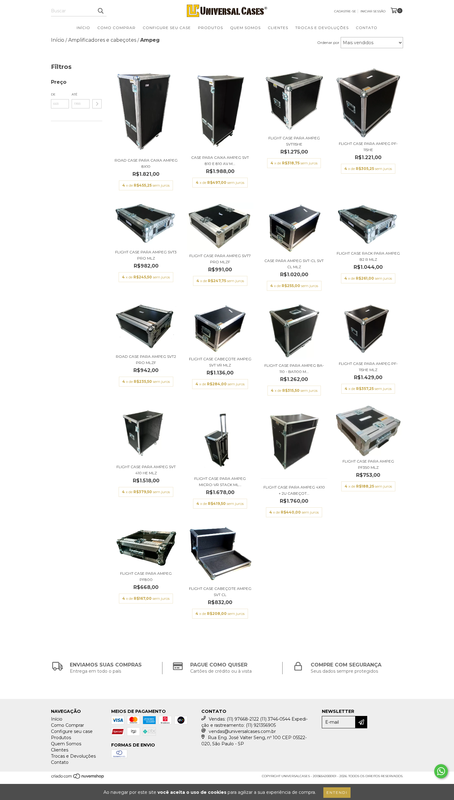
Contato (366, 27)
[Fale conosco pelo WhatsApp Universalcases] (441, 771)
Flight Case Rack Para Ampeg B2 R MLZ (368, 256)
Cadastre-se (345, 11)
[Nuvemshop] (78, 778)
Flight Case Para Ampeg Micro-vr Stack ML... (220, 481)
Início (83, 27)
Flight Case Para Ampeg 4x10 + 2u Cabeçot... (294, 490)
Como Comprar (116, 27)
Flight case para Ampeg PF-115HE (368, 146)
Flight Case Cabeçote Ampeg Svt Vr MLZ (220, 362)
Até (75, 94)
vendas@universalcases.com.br (242, 731)
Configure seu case (167, 27)
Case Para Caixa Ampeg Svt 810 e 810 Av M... (220, 160)
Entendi (336, 792)
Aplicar (97, 103)
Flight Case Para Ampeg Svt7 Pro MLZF (220, 258)
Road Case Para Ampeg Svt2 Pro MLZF (146, 359)
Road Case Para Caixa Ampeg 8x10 (146, 163)
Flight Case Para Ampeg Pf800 (146, 576)
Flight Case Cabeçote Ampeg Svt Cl (220, 591)
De (53, 94)
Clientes (278, 27)
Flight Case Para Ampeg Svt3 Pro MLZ (146, 255)
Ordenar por (328, 42)
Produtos (210, 27)
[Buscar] (100, 10)
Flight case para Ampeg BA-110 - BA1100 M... (294, 368)
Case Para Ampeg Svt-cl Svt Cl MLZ (294, 263)
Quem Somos (245, 27)
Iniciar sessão (372, 11)
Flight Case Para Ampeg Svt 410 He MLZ (146, 469)
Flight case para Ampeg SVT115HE (294, 141)
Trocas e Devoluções (322, 27)
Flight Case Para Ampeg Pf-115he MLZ (368, 366)
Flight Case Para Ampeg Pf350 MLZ (368, 464)
